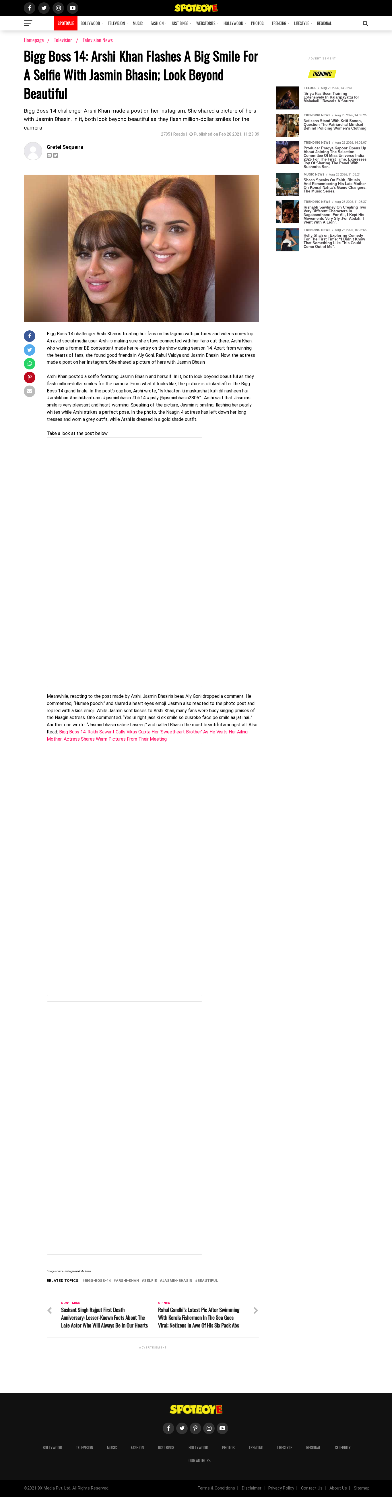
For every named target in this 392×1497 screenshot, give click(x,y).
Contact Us (312, 1488)
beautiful (207, 1281)
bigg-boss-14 (98, 1281)
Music (138, 23)
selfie (150, 1281)
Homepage (34, 40)
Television (116, 23)
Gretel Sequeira (65, 147)
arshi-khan (127, 1281)
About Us (338, 1488)
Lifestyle (301, 23)
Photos (257, 23)
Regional (324, 23)
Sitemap (362, 1488)
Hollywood (233, 23)
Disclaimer (251, 1488)
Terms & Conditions (216, 1488)
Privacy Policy (281, 1488)
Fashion (157, 23)
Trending (279, 23)
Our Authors (200, 1460)
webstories (206, 23)
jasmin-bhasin (177, 1281)
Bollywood (90, 23)
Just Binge (180, 23)
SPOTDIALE (66, 23)
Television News (98, 40)
